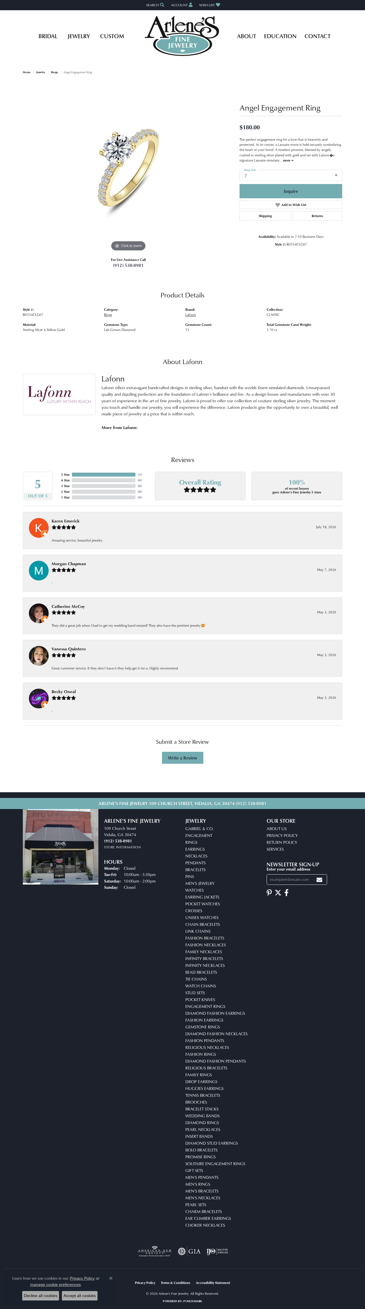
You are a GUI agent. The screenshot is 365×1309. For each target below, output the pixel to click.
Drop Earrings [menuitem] (201, 1082)
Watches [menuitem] (194, 890)
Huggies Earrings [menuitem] (204, 1088)
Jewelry (79, 36)
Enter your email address (288, 869)
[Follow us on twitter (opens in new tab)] (278, 892)
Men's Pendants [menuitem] (201, 1177)
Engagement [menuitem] (198, 835)
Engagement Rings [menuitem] (205, 1006)
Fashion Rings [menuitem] (200, 1054)
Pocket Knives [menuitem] (200, 999)
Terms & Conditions (175, 1282)
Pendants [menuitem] (195, 863)
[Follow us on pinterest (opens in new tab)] (269, 892)
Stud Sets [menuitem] (195, 993)
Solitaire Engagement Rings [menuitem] (215, 1164)
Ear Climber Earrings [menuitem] (208, 1218)
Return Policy (282, 842)
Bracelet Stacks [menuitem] (201, 1109)
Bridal (47, 36)
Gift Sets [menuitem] (194, 1170)
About (246, 36)
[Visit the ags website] (154, 1251)
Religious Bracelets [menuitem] (206, 1068)
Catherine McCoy (68, 606)
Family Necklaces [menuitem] (203, 952)
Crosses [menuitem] (193, 911)
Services (275, 849)
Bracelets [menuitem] (195, 870)
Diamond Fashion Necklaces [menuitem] (216, 1034)
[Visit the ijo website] (217, 1251)
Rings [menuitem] (191, 842)
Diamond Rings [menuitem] (202, 1123)
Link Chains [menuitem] (197, 931)
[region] (128, 167)
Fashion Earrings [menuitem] (204, 1020)
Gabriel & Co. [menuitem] (199, 829)
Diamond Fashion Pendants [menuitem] (215, 1061)
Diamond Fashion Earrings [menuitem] (215, 1013)
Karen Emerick (66, 521)
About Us (277, 829)
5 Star (65, 474)
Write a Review (182, 758)
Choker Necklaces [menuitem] (205, 1225)
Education (280, 36)
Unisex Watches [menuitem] (201, 917)
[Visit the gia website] (189, 1251)
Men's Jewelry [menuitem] (199, 883)
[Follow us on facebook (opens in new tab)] (286, 892)
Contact (317, 36)
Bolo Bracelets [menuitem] (201, 1150)
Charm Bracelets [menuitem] (203, 1211)
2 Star (65, 491)
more (287, 160)
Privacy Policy (282, 835)
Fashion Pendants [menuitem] (204, 1040)
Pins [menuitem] (189, 876)
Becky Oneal (64, 692)
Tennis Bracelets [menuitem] (202, 1095)
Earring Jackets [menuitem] (202, 897)
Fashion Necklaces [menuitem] (205, 945)
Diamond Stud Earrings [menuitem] (211, 1143)
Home (27, 72)
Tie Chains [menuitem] (196, 979)
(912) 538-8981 (128, 265)
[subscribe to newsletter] (319, 880)
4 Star (65, 480)
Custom (112, 36)
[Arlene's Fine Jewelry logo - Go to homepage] (182, 35)
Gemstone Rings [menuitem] (202, 1027)
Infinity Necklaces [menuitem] (205, 965)
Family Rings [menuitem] (198, 1075)
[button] (154, 5)
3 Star (65, 485)
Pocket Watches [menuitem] (202, 904)
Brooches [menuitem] (196, 1102)
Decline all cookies (40, 1295)
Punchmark (192, 1301)
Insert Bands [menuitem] (199, 1136)
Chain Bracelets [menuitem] (202, 924)
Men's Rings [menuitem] (197, 1184)
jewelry (40, 72)
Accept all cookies (80, 1295)
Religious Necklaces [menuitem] (207, 1047)
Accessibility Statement (213, 1282)
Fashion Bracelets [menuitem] (204, 938)
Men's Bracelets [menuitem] (201, 1191)
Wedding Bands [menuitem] (202, 1116)
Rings (54, 72)
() (140, 474)
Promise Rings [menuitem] (200, 1157)
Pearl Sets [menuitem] (195, 1205)
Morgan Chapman (69, 564)
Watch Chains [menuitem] (200, 986)
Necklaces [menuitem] (196, 856)
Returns (317, 215)
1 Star (65, 497)
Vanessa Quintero (69, 649)
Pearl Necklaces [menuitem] (202, 1129)
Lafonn (190, 314)
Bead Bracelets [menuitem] (201, 972)
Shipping (265, 215)
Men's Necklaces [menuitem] (202, 1198)
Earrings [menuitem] (195, 849)
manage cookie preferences (55, 1284)
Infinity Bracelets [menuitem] (204, 958)
